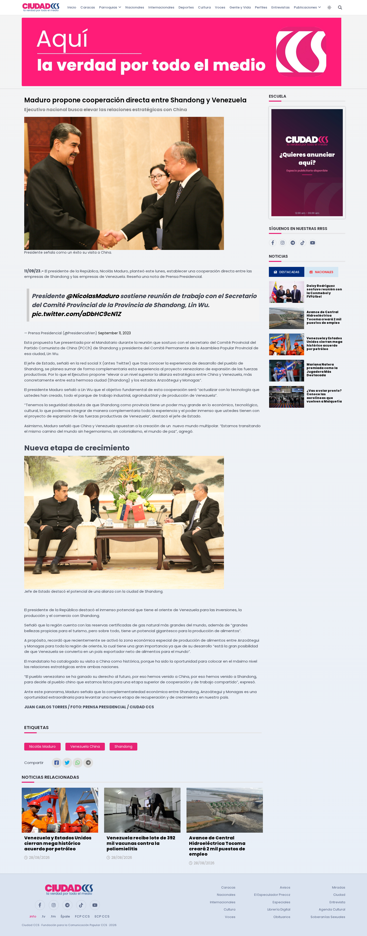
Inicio (71, 7)
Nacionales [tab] (324, 272)
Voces (220, 7)
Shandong (123, 746)
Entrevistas (280, 7)
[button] (307, 162)
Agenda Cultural (332, 909)
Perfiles (261, 7)
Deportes (186, 7)
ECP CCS (102, 916)
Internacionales (161, 7)
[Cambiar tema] (329, 7)
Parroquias (108, 7)
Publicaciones (305, 7)
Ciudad (339, 894)
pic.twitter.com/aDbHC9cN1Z (76, 314)
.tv (43, 916)
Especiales (281, 902)
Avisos (285, 887)
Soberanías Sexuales (328, 917)
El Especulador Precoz (272, 894)
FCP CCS (82, 916)
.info (32, 916)
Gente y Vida (240, 7)
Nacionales (134, 7)
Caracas (87, 7)
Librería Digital (278, 909)
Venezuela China (85, 746)
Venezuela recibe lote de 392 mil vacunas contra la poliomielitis (141, 843)
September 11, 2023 (114, 333)
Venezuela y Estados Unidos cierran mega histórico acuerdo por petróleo (57, 843)
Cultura (204, 7)
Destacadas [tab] (289, 272)
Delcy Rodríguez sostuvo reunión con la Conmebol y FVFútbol (324, 291)
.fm (53, 916)
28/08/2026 (39, 857)
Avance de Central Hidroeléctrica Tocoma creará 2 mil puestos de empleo (217, 846)
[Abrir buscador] (340, 7)
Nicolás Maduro (42, 746)
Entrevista (337, 902)
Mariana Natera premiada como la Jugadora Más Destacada (322, 369)
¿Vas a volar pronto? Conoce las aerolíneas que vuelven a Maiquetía (324, 395)
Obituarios (281, 917)
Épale (65, 916)
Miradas (338, 887)
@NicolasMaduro (92, 296)
